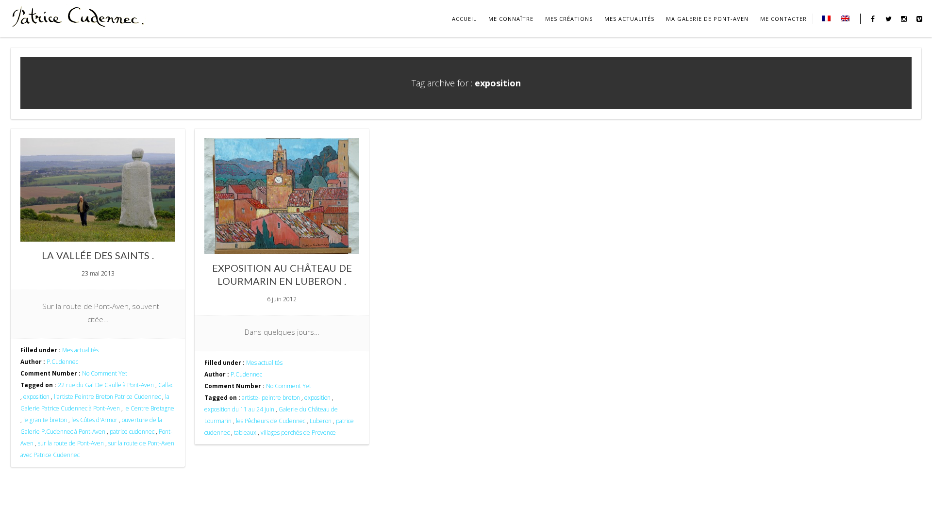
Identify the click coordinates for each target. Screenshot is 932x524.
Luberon (321, 421)
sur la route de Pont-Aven (71, 443)
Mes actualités (629, 18)
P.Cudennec (62, 362)
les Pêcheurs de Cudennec (270, 421)
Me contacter (783, 18)
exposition (36, 397)
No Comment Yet (104, 373)
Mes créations (569, 18)
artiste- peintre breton (271, 397)
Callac (165, 385)
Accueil (464, 18)
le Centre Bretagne (149, 408)
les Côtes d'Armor (94, 420)
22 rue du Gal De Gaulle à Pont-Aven (106, 385)
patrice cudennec (132, 431)
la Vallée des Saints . (98, 255)
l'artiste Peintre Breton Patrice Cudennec (107, 397)
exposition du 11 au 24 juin (239, 409)
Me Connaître (510, 18)
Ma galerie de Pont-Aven (707, 18)
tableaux (245, 432)
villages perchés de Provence (298, 432)
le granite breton (45, 420)
